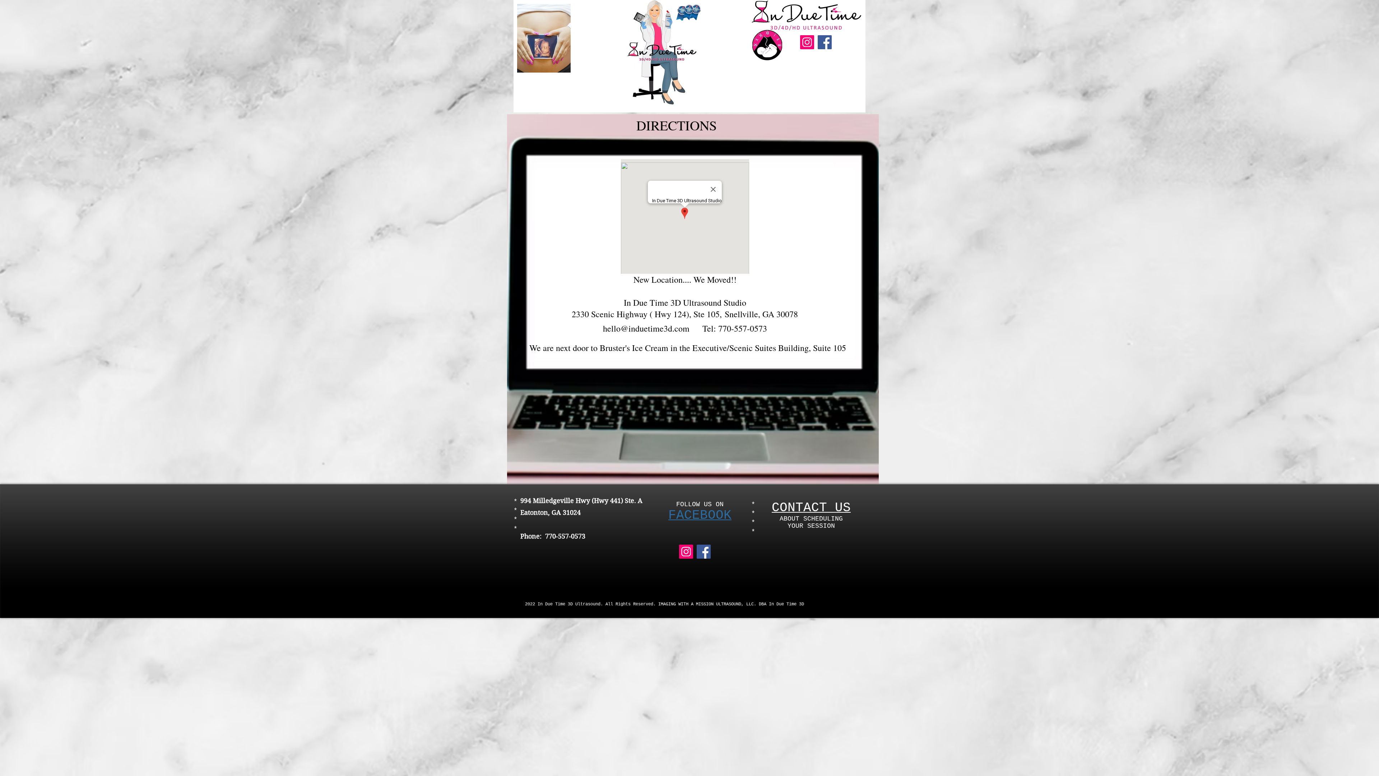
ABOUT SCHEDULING (811, 518)
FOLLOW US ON (700, 504)
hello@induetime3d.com (646, 328)
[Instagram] (807, 42)
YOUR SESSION (811, 526)
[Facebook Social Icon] (825, 42)
